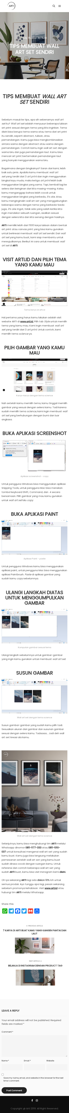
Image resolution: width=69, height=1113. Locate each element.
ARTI (4, 225)
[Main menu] (60, 6)
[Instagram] (37, 1100)
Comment (7, 1031)
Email (27, 1060)
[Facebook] (32, 1100)
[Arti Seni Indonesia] (11, 6)
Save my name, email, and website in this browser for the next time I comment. (33, 1079)
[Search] (54, 6)
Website (50, 1060)
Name (5, 1060)
